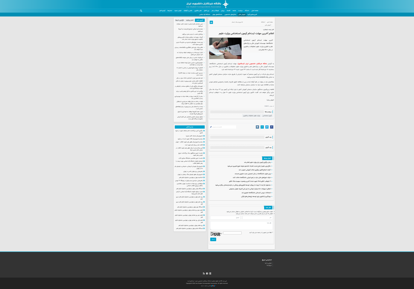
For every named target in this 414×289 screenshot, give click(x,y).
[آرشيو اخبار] (210, 273)
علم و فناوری (198, 11)
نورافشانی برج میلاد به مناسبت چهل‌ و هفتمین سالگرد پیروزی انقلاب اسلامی (190, 185)
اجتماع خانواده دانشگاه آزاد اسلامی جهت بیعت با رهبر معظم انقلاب (189, 162)
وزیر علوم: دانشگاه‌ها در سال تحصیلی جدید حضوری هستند (253, 174)
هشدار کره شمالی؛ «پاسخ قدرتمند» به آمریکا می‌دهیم (190, 30)
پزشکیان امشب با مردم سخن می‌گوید (192, 34)
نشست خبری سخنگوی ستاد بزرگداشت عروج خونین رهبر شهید (190, 154)
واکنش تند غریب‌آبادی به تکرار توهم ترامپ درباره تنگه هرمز (189, 92)
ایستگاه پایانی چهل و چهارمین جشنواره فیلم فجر (189, 189)
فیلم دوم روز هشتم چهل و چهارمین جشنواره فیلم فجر (189, 216)
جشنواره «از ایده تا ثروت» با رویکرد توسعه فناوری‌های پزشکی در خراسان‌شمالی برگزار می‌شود (243, 185)
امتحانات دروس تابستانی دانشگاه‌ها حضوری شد (256, 193)
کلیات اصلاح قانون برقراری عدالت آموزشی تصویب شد (255, 170)
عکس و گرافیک (188, 11)
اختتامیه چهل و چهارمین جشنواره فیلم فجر (191, 177)
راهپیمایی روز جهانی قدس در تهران (193, 171)
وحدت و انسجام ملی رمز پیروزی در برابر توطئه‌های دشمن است (189, 108)
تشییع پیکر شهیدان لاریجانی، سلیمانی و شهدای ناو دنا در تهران (189, 167)
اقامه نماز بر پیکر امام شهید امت (194, 145)
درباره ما (269, 265)
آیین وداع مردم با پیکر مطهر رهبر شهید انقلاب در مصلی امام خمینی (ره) (189, 149)
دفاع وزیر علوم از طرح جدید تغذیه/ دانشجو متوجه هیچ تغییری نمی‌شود (249, 166)
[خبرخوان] (203, 273)
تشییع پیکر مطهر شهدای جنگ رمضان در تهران (190, 174)
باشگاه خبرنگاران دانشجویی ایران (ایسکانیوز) (252, 63)
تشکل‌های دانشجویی (230, 14)
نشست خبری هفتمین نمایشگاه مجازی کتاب (191, 158)
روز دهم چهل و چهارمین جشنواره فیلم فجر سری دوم (189, 198)
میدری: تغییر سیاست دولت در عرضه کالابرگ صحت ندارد (190, 74)
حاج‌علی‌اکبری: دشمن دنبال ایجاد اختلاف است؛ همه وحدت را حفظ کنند (190, 64)
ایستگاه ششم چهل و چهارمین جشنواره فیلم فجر (189, 228)
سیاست (240, 11)
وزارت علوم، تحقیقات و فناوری (251, 116)
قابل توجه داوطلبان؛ (268, 30)
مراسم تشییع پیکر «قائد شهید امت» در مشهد (190, 139)
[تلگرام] (207, 273)
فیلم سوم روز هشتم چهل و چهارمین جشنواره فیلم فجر (189, 211)
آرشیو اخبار (162, 11)
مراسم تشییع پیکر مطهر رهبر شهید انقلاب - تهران (189, 142)
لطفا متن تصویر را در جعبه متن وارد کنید (261, 233)
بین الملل (206, 11)
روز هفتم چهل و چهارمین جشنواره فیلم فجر (190, 225)
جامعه (234, 11)
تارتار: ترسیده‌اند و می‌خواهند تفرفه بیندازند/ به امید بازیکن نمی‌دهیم (190, 53)
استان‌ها (170, 11)
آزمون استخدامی (267, 116)
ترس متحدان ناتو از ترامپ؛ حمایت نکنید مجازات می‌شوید (189, 25)
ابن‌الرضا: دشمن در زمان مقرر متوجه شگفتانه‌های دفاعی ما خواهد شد (189, 59)
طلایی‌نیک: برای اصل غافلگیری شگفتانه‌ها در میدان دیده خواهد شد (189, 48)
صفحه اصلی (254, 11)
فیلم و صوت (177, 11)
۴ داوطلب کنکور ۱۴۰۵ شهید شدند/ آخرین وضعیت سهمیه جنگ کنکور (250, 181)
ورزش (222, 11)
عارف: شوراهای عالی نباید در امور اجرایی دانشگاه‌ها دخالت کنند (252, 177)
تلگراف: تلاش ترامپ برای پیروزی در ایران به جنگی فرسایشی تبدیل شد (189, 82)
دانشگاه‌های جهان (217, 14)
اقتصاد (228, 11)
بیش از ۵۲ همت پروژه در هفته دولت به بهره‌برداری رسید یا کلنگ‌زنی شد (189, 97)
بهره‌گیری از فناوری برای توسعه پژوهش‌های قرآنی (256, 196)
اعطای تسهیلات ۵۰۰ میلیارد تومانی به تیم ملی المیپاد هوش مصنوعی (250, 189)
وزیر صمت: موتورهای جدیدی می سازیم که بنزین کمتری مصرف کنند (189, 43)
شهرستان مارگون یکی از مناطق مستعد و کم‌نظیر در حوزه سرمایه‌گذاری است (189, 87)
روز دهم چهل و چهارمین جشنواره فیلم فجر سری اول (189, 203)
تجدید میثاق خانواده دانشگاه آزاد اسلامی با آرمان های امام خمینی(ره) (189, 193)
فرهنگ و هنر (215, 11)
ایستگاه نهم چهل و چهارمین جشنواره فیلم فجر (190, 207)
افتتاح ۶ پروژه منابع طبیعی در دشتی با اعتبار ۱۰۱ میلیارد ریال (190, 69)
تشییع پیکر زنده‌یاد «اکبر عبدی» (194, 136)
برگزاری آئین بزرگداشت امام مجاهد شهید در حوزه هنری (189, 132)
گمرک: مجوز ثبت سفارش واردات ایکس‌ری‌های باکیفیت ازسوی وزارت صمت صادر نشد (190, 38)
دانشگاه (247, 11)
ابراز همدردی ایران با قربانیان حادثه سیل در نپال (189, 78)
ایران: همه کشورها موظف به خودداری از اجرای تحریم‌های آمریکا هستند (190, 113)
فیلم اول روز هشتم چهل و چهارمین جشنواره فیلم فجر (189, 221)
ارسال (213, 239)
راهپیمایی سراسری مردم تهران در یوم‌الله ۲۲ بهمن (189, 181)
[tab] (200, 20)
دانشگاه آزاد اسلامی (204, 14)
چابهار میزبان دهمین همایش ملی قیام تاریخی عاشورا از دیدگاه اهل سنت (190, 118)
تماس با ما (268, 263)
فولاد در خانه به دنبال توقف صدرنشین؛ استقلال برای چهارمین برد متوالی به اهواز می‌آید (190, 102)
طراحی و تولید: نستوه (206, 286)
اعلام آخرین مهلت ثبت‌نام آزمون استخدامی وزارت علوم (246, 33)
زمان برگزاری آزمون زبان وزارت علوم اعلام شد (257, 162)
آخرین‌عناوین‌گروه (252, 14)
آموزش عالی (241, 14)
